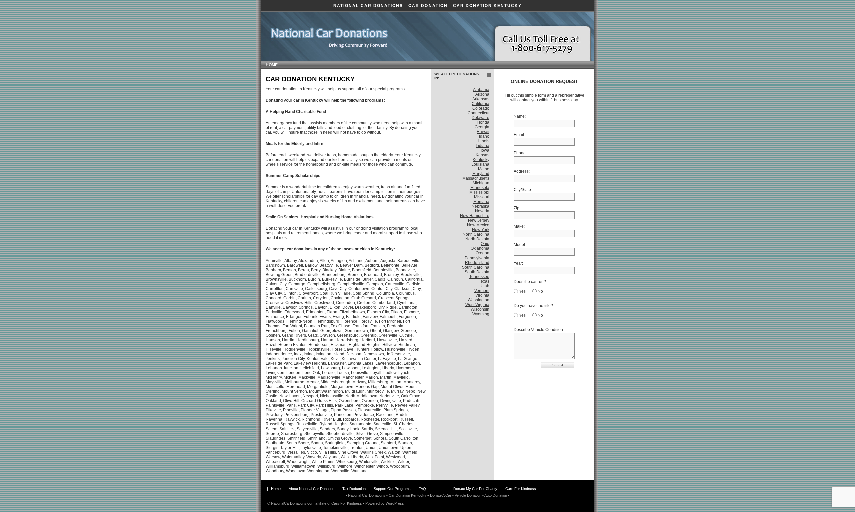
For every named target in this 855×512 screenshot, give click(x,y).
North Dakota (477, 239)
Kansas (482, 155)
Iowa (485, 150)
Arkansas (480, 99)
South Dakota (477, 272)
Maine (483, 169)
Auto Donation (495, 495)
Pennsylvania (477, 257)
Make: (519, 226)
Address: (522, 171)
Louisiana (480, 164)
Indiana (482, 145)
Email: (519, 134)
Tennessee (479, 276)
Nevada (482, 211)
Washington (478, 300)
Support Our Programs (392, 489)
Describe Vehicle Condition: (539, 329)
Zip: (517, 208)
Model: (520, 244)
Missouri (481, 197)
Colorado (480, 108)
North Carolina (476, 234)
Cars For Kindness (520, 489)
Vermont (481, 290)
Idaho (484, 136)
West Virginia (477, 304)
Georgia (482, 127)
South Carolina (475, 267)
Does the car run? (530, 281)
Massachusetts (475, 178)
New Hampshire (474, 215)
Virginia (482, 295)
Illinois (483, 141)
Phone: (520, 153)
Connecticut (478, 113)
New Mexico (478, 225)
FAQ (422, 489)
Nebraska (480, 206)
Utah (485, 286)
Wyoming (480, 314)
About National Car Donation (311, 489)
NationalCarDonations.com (292, 503)
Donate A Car (440, 495)
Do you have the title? (533, 305)
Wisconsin (480, 309)
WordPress (395, 503)
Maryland (480, 173)
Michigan (481, 183)
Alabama (481, 89)
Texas (484, 281)
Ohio (485, 243)
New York (480, 229)
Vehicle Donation (468, 495)
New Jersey (478, 220)
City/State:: (523, 189)
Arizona (482, 94)
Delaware (480, 117)
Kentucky (481, 159)
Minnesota (479, 187)
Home (272, 65)
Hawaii (483, 131)
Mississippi (479, 192)
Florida (483, 122)
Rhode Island (477, 262)
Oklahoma (480, 248)
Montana (481, 201)
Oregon (482, 253)
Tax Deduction (354, 489)
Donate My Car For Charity (475, 489)
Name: (520, 116)
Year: (518, 263)
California (480, 103)
